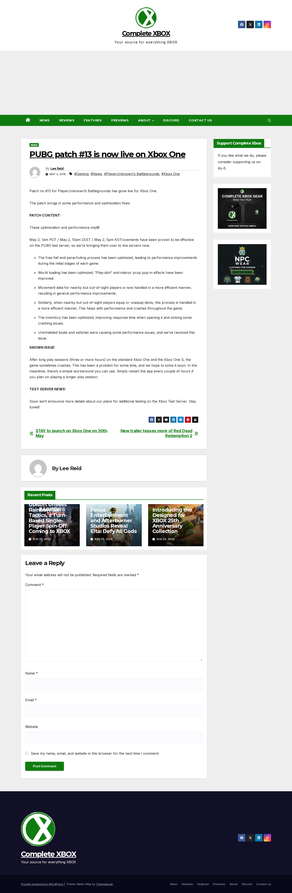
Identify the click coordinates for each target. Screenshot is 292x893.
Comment (34, 585)
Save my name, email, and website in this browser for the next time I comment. (95, 753)
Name (31, 673)
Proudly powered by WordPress (42, 884)
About (145, 120)
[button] (269, 120)
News (45, 120)
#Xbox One (170, 174)
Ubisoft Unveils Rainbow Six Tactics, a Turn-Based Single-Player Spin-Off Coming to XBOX (49, 518)
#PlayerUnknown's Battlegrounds (131, 174)
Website (31, 727)
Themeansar (104, 884)
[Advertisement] (146, 83)
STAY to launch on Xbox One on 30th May (71, 433)
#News (96, 174)
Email (31, 700)
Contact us (200, 120)
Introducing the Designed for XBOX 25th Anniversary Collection (172, 520)
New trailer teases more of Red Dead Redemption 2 (156, 433)
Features (93, 120)
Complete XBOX (146, 33)
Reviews (67, 120)
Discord (171, 120)
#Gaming (81, 174)
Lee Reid (56, 168)
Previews (120, 120)
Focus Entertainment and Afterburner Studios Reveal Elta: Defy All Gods (113, 520)
